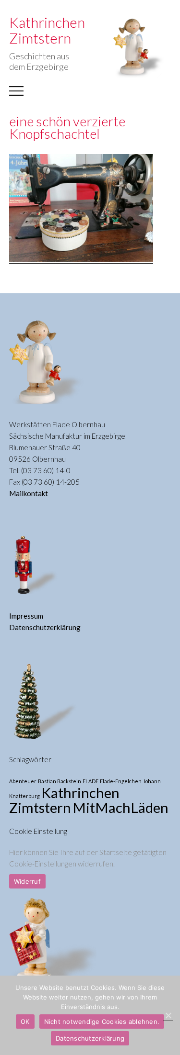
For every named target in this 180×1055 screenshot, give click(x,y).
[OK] (168, 1016)
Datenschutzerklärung (45, 627)
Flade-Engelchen (121, 781)
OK (25, 1021)
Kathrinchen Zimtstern (64, 800)
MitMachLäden (120, 807)
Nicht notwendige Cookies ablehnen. (102, 1021)
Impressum (26, 615)
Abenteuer (22, 781)
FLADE (90, 781)
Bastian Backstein (59, 781)
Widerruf (27, 881)
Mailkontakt (28, 493)
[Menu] (16, 95)
